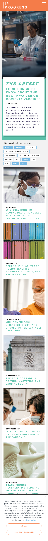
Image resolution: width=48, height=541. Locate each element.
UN (34, 159)
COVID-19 (31, 147)
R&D (17, 159)
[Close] (44, 496)
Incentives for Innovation (16, 151)
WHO (7, 163)
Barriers (19, 147)
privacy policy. (30, 520)
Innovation (10, 155)
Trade (25, 159)
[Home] (10, 5)
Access (8, 147)
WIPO (15, 163)
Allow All (24, 526)
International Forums (29, 155)
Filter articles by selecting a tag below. (17, 143)
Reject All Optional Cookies (24, 532)
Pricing (8, 159)
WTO (23, 163)
